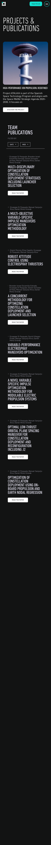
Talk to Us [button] (36, 4)
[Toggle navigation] (47, 4)
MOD (24, 144)
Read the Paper (18, 193)
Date (12, 144)
